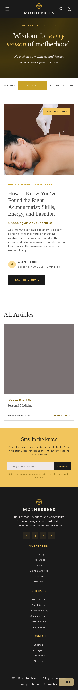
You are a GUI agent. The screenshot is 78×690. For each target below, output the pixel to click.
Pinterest (39, 661)
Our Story (38, 554)
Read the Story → (27, 279)
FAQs (39, 565)
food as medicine (19, 400)
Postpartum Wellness (63, 85)
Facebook (39, 655)
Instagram (39, 650)
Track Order (39, 605)
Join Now (62, 466)
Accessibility (51, 684)
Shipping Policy (39, 616)
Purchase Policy (39, 610)
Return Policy (39, 621)
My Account (39, 599)
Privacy (23, 684)
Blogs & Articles (39, 570)
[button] (7, 9)
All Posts (32, 85)
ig (35, 535)
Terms (35, 684)
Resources (39, 559)
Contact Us (39, 626)
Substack (39, 644)
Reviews (39, 581)
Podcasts (39, 576)
